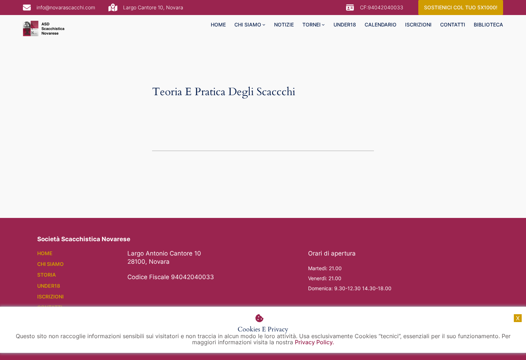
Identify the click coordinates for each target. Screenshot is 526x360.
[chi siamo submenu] (264, 24)
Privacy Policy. (314, 342)
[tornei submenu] (323, 24)
